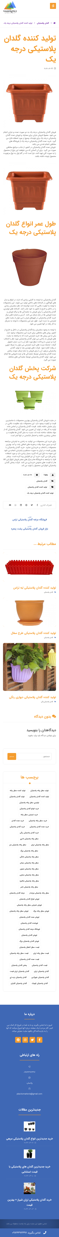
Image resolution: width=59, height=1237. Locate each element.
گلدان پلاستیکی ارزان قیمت (19, 971)
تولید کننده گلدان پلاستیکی (37, 487)
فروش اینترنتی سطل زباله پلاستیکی (29, 905)
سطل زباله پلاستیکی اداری (29, 838)
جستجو (12, 756)
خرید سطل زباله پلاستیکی (38, 820)
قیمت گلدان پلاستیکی (39, 965)
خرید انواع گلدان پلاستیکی (29, 808)
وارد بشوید (32, 735)
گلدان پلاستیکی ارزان (41, 971)
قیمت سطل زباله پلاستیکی (19, 953)
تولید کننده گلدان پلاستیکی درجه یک (40, 493)
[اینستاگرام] (25, 1040)
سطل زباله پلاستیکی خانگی (29, 856)
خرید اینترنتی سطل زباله (29, 814)
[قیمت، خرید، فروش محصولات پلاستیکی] (10, 7)
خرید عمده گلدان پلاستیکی (39, 826)
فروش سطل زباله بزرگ (41, 911)
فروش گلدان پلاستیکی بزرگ (29, 941)
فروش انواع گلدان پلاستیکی (29, 899)
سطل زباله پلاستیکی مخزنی (29, 875)
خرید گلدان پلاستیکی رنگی (29, 832)
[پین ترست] (18, 1040)
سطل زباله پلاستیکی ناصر (29, 887)
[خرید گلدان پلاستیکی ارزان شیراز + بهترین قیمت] (29, 1188)
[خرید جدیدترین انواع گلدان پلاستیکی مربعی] (29, 1127)
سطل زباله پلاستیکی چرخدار (39, 893)
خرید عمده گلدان (18, 820)
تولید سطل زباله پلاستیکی (39, 790)
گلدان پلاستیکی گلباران (19, 983)
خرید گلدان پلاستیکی (17, 826)
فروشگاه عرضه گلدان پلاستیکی (29, 929)
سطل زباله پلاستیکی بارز (17, 844)
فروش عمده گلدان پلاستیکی (29, 917)
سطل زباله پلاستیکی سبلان (29, 862)
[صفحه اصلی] (54, 23)
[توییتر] (32, 1040)
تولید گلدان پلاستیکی (17, 796)
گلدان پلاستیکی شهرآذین (40, 977)
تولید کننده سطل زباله (17, 790)
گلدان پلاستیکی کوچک (40, 983)
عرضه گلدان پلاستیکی (17, 893)
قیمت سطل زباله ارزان (41, 953)
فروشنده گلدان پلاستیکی (29, 923)
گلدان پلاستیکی (41, 481)
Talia (46, 475)
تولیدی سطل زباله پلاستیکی (29, 802)
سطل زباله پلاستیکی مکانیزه (29, 881)
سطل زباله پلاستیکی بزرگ (29, 850)
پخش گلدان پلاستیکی (19, 965)
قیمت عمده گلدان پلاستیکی (29, 959)
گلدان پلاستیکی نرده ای (18, 977)
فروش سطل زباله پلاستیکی (18, 911)
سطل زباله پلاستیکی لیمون (29, 869)
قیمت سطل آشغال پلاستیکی (29, 947)
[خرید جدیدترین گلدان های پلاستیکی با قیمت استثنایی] (29, 1155)
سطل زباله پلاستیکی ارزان (40, 844)
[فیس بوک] (39, 1040)
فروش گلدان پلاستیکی (29, 935)
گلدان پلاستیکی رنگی (47, 702)
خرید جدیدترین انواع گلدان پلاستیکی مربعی (29, 1139)
